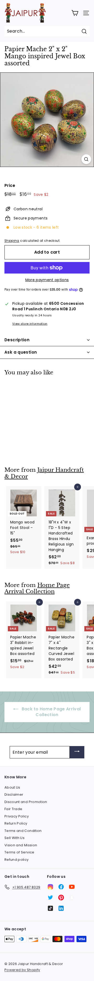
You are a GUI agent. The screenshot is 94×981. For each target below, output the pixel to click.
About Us (12, 787)
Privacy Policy (16, 816)
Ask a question (20, 352)
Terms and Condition (23, 830)
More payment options (47, 279)
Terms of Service (19, 852)
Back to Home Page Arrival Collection (50, 712)
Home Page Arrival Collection (37, 588)
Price (9, 185)
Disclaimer (14, 794)
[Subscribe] (77, 752)
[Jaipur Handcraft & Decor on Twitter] (50, 897)
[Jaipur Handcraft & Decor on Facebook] (61, 886)
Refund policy (16, 859)
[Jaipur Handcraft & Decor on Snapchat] (71, 897)
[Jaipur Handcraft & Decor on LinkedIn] (61, 908)
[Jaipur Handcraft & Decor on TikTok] (50, 908)
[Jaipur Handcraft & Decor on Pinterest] (61, 897)
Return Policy (15, 823)
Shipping (11, 241)
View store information (30, 324)
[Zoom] (86, 159)
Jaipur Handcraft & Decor (44, 473)
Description (17, 340)
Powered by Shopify (22, 969)
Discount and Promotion (25, 801)
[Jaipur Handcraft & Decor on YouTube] (71, 886)
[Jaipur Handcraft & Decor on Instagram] (50, 886)
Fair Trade (13, 808)
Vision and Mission (20, 845)
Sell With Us (14, 837)
